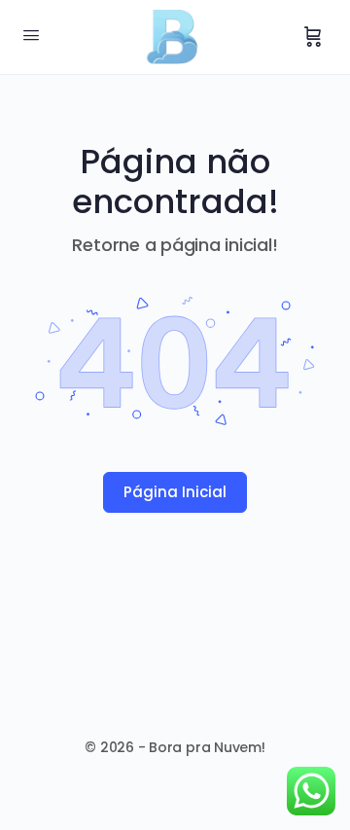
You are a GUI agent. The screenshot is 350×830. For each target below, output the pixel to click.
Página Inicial (175, 492)
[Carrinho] (313, 37)
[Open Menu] (31, 35)
